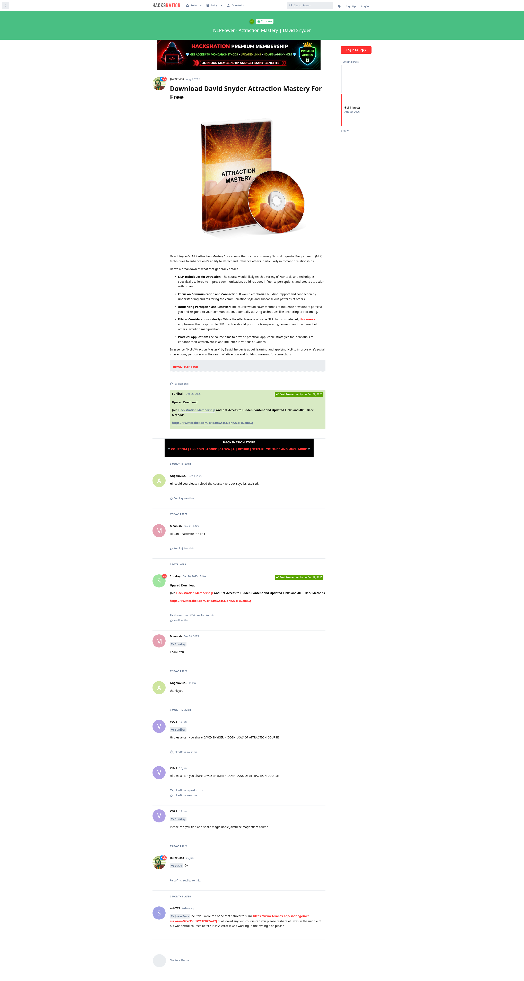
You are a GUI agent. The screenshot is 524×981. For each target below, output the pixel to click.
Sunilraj (180, 644)
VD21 (178, 866)
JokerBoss (182, 916)
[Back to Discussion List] (5, 5)
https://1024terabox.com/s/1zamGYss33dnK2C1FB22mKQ (212, 423)
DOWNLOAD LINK (185, 367)
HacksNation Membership (196, 410)
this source (307, 319)
